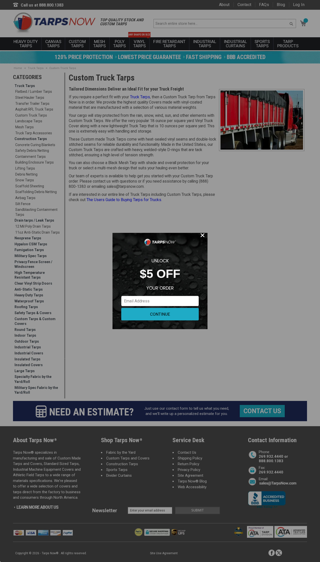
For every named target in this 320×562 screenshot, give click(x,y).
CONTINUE (160, 314)
